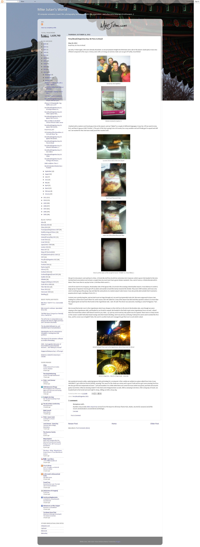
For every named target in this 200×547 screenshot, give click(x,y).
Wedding (43, 294)
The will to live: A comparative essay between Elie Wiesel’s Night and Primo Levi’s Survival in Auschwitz (52, 320)
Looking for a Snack (48, 418)
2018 (45, 55)
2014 (45, 66)
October (47, 80)
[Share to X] (97, 394)
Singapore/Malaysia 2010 (48, 282)
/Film (45, 365)
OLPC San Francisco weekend (53, 96)
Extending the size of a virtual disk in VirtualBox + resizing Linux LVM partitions (51, 333)
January (47, 194)
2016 (45, 61)
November (48, 77)
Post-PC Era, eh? (49, 129)
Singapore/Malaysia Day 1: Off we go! (52, 351)
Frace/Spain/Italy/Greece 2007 (50, 229)
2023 (45, 47)
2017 (45, 58)
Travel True (46, 482)
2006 (45, 211)
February (48, 191)
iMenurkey (44, 533)
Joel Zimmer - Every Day (50, 423)
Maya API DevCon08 (47, 252)
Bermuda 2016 (45, 225)
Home (114, 424)
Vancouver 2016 (46, 292)
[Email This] (93, 394)
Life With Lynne (47, 477)
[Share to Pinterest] (101, 394)
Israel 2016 (44, 242)
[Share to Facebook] (99, 394)
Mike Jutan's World (52, 10)
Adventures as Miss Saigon (51, 505)
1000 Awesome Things (50, 387)
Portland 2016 (45, 264)
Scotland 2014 (45, 272)
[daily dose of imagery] (50, 490)
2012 (45, 72)
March (47, 188)
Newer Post (73, 424)
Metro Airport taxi (92, 407)
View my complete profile (48, 27)
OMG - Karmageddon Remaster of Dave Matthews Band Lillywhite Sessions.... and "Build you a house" (51, 346)
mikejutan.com (45, 526)
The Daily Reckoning (49, 373)
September (48, 171)
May (46, 182)
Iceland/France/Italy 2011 (48, 237)
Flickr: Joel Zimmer (49, 380)
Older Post (154, 424)
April (46, 185)
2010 (45, 200)
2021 (45, 49)
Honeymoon (44, 234)
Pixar (42, 262)
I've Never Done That (49, 512)
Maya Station (47, 439)
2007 (45, 209)
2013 (45, 69)
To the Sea (46, 492)
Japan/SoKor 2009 (46, 244)
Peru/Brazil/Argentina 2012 (80, 396)
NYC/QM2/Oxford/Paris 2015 (49, 254)
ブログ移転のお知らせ (50, 460)
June (46, 179)
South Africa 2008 (46, 284)
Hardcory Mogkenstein (50, 497)
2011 (45, 197)
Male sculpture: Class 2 (51, 163)
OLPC (42, 257)
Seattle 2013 (44, 277)
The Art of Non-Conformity (51, 404)
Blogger (118, 541)
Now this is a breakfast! (50, 507)
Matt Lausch (47, 410)
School (43, 269)
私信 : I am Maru (48, 459)
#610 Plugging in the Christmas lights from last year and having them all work (52, 390)
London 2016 (45, 247)
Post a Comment (76, 415)
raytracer (44, 528)
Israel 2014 (44, 239)
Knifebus (45, 382)
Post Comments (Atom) (83, 428)
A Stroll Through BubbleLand (51, 375)
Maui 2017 (44, 249)
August (47, 174)
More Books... (47, 412)
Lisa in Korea (47, 465)
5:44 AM (75, 411)
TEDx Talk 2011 (45, 287)
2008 (45, 206)
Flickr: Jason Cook (49, 417)
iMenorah (44, 531)
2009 (45, 203)
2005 (45, 214)
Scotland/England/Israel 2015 (49, 274)
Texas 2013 (44, 289)
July (46, 177)
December (48, 75)
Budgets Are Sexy (48, 397)
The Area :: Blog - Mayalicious (52, 450)
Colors (45, 434)
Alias (42, 222)
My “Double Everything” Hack (51, 399)
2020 (45, 52)
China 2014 (44, 227)
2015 (45, 63)
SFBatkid (43, 279)
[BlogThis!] (95, 394)
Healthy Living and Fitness (48, 232)
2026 (45, 44)
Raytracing (44, 267)
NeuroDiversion (47, 405)
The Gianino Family (49, 432)
